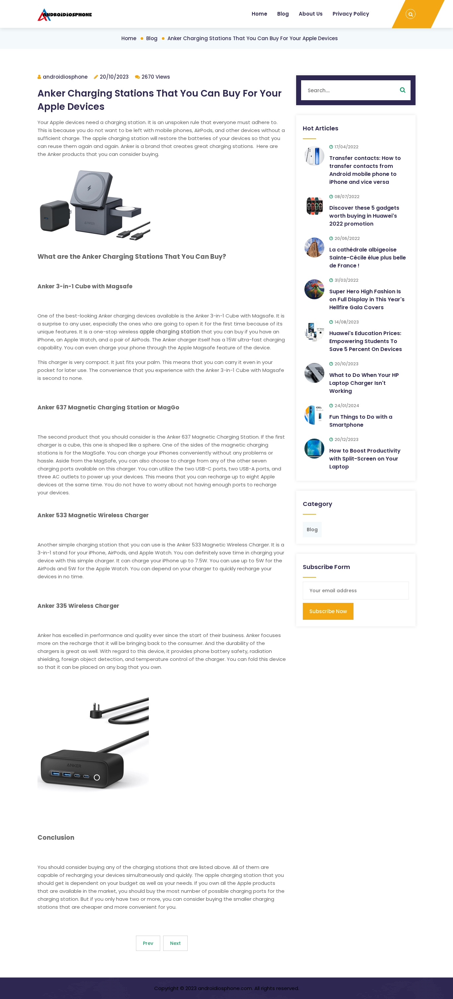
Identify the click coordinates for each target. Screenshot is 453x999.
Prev (148, 943)
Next (175, 943)
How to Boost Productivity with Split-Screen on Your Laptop (365, 458)
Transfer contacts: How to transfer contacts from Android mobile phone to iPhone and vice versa (365, 170)
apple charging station (170, 331)
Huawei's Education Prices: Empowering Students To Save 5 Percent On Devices (365, 341)
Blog (283, 13)
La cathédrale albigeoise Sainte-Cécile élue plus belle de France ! (367, 257)
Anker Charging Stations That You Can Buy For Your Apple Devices (252, 38)
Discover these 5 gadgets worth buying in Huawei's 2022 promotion (364, 216)
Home (259, 13)
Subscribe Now (328, 611)
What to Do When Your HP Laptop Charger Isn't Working (364, 383)
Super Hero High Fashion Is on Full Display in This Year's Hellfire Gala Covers (367, 299)
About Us (311, 13)
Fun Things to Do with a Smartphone (360, 421)
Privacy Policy (351, 13)
